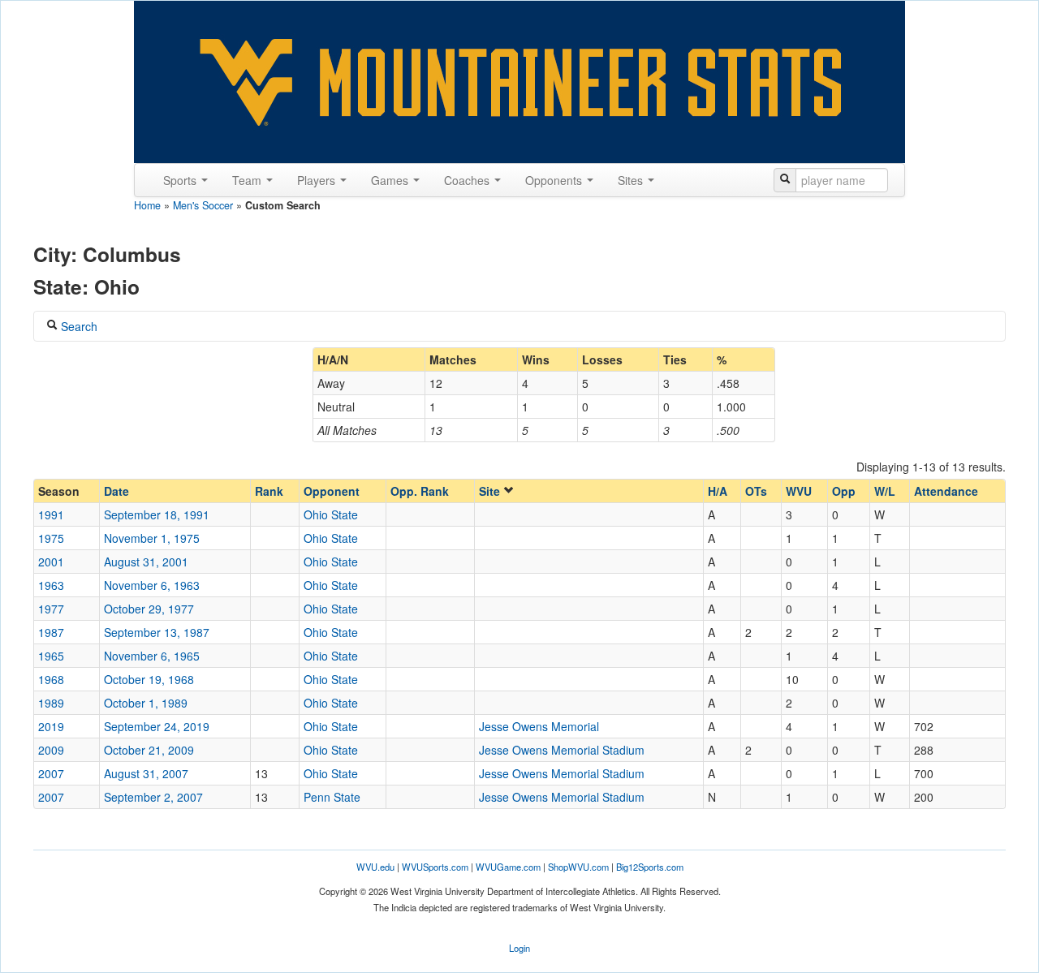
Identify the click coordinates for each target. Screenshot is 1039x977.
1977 (51, 608)
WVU (799, 491)
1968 (51, 679)
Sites (632, 180)
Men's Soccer (203, 205)
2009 (51, 750)
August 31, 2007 (146, 773)
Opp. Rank (419, 491)
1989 (51, 703)
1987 (51, 632)
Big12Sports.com (649, 866)
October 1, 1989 (146, 703)
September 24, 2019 (156, 726)
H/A (717, 491)
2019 (51, 726)
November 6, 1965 (152, 656)
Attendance (946, 491)
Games (391, 180)
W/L (884, 491)
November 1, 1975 (152, 538)
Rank (269, 491)
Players (317, 180)
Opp (844, 491)
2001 (51, 561)
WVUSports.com (435, 866)
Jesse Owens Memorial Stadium (562, 750)
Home (147, 205)
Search (77, 326)
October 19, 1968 (149, 679)
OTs (756, 491)
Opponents (555, 180)
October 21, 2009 (149, 750)
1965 (51, 656)
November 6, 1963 (152, 585)
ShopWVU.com (578, 866)
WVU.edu (375, 866)
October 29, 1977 (149, 608)
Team (248, 180)
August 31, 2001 (146, 561)
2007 (51, 773)
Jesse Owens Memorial (539, 726)
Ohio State (331, 514)
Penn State (332, 797)
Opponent (332, 491)
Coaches (468, 180)
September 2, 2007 (153, 797)
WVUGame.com (508, 866)
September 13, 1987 (156, 632)
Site (491, 491)
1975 (51, 538)
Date (116, 491)
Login (519, 947)
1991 (51, 514)
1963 (51, 585)
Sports (181, 180)
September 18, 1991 (156, 514)
